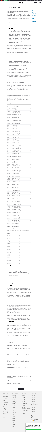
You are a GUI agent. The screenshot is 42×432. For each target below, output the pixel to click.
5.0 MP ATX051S (33, 403)
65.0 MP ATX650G (33, 397)
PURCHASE (33, 10)
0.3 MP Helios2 (33, 408)
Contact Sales (31, 0)
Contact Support (3, 430)
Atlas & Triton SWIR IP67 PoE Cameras (26, 408)
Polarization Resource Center (34, 415)
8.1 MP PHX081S (4, 400)
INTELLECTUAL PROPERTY (34, 19)
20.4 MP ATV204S (33, 394)
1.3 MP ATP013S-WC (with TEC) (25, 410)
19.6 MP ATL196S (23, 394)
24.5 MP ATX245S (33, 400)
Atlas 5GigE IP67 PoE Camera (25, 399)
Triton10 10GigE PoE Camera (5, 409)
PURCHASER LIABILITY (34, 18)
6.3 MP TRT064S (13, 400)
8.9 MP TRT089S (13, 398)
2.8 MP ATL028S (23, 398)
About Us (32, 417)
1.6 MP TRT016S (13, 405)
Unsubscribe (7, 430)
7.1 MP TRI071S (13, 416)
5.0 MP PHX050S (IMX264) (5, 404)
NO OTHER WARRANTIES (34, 13)
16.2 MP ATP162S (23, 402)
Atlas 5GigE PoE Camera (24, 393)
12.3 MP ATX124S (33, 402)
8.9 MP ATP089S (23, 404)
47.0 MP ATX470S (33, 398)
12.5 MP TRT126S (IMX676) (14, 396)
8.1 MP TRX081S (4, 416)
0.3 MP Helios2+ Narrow (34, 410)
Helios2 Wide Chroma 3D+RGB (34, 406)
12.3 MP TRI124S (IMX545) (14, 412)
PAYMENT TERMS (33, 11)
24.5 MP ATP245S (23, 400)
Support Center (36, 0)
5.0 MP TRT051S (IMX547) (14, 401)
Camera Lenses (4, 395)
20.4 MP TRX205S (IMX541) (5, 412)
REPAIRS (33, 17)
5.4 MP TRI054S (13, 418)
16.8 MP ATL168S (23, 395)
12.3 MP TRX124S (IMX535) (5, 414)
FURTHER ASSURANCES (34, 21)
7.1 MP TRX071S (4, 417)
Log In (40, 0)
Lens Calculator (33, 416)
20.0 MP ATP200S (23, 401)
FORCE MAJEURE (33, 20)
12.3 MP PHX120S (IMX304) (5, 398)
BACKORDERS (33, 16)
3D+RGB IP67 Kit (33, 407)
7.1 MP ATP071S (23, 405)
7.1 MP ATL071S (23, 397)
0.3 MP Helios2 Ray (33, 409)
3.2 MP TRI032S (13, 422)
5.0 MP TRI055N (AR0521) (14, 420)
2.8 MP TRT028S (13, 403)
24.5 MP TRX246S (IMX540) (5, 411)
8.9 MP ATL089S (23, 396)
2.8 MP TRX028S (4, 418)
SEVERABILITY (33, 22)
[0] (39, 2)
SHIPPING (33, 14)
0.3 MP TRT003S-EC (14, 408)
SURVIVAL (33, 23)
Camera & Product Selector (5, 393)
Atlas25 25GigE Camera (33, 393)
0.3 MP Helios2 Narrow (34, 411)
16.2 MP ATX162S (33, 401)
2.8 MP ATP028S (23, 407)
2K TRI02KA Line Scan (14, 426)
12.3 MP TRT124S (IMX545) (14, 397)
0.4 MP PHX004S (4, 408)
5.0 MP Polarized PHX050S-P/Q (5, 402)
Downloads (27, 0)
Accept (33, 429)
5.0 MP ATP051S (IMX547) (24, 406)
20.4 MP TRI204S (13, 410)
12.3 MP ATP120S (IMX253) (24, 403)
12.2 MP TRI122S (13, 414)
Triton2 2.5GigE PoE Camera (15, 393)
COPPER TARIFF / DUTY (34, 15)
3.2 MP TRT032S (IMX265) (14, 402)
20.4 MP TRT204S (14, 394)
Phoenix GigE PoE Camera (5, 396)
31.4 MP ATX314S (33, 399)
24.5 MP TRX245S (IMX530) (5, 410)
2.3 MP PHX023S (4, 406)
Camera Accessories (5, 394)
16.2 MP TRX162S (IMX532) (5, 413)
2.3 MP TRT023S (13, 404)
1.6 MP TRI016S (13, 424)
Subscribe (21, 388)
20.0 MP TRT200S (14, 395)
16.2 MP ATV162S (33, 395)
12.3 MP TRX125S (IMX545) (5, 415)
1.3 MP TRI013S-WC (23, 413)
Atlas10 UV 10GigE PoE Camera (34, 404)
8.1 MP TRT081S (13, 399)
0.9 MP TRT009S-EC (14, 407)
